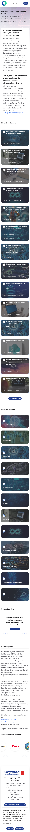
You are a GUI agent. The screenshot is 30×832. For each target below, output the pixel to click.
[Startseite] (7, 3)
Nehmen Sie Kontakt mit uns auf (14, 804)
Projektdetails (15, 629)
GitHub (18, 219)
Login (25, 3)
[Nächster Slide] (24, 633)
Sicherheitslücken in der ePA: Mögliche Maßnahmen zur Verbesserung (14, 191)
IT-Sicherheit (9, 181)
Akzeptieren (19, 828)
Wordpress (19, 390)
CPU (7, 143)
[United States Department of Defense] (15, 746)
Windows (18, 314)
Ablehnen (10, 828)
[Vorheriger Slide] (6, 633)
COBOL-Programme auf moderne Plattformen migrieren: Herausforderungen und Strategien (16, 153)
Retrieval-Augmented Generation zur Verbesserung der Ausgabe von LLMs (16, 286)
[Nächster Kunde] (24, 756)
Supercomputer (16, 143)
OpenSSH (18, 333)
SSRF (17, 371)
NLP (22, 295)
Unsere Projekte (7, 609)
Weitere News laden (15, 398)
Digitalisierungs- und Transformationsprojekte (10, 720)
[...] (17, 3)
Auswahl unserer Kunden (11, 735)
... (25, 161)
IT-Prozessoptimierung (11, 158)
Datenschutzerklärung (16, 820)
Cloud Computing (10, 234)
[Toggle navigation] (14, 3)
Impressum (6, 823)
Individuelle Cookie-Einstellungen (12, 825)
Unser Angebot (7, 646)
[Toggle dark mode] (21, 3)
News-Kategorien (8, 409)
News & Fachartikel (8, 123)
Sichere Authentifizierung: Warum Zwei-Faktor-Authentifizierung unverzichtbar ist (16, 172)
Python (22, 276)
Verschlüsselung (20, 181)
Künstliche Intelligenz (11, 162)
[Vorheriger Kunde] (6, 756)
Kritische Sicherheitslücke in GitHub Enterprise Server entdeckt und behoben (16, 362)
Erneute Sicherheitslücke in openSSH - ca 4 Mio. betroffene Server (15, 324)
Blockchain (8, 200)
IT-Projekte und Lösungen (12, 113)
